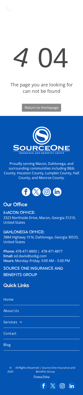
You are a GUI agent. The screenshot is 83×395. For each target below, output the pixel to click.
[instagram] (47, 192)
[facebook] (26, 192)
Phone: (9, 251)
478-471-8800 (26, 251)
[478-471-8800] (8, 11)
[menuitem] (41, 299)
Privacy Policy (42, 376)
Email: (8, 256)
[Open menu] (74, 9)
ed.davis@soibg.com (30, 256)
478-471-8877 (52, 251)
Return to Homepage (42, 107)
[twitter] (36, 192)
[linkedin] (57, 192)
